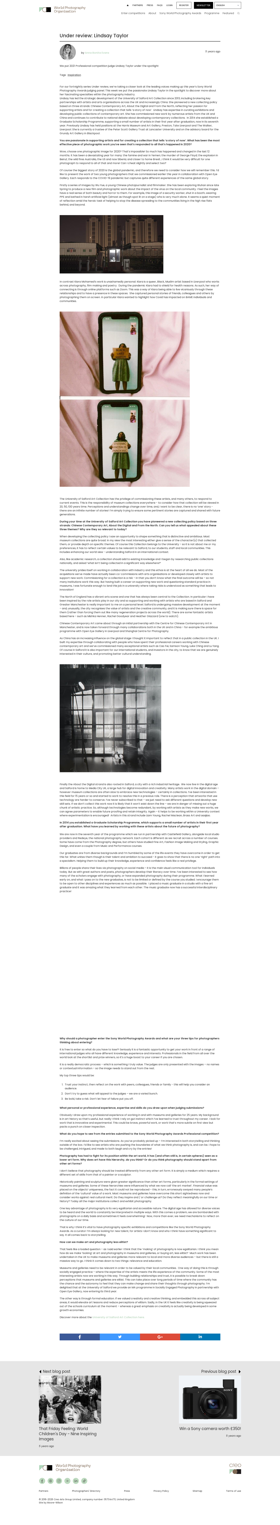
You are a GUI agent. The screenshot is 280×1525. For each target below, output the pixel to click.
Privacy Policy (161, 1491)
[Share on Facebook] (80, 1337)
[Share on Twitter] (120, 1337)
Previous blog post (218, 1371)
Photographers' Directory (86, 1491)
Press (150, 5)
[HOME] (128, 5)
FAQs (160, 5)
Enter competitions (133, 13)
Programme (211, 13)
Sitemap (197, 1491)
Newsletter (203, 5)
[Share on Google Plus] (160, 1337)
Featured (228, 13)
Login (169, 5)
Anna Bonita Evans (97, 53)
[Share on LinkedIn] (200, 1337)
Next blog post (56, 1371)
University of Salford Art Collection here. (118, 1317)
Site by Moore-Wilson (51, 1502)
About (152, 13)
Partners (138, 5)
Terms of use (233, 1491)
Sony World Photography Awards (180, 13)
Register (184, 5)
